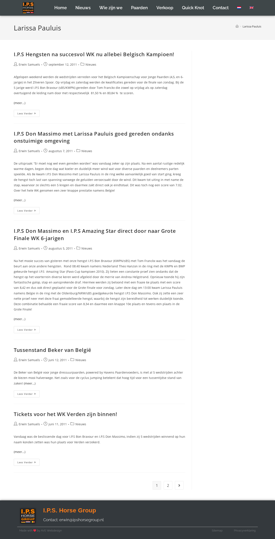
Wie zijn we (110, 7)
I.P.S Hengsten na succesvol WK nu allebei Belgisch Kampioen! (94, 54)
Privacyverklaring (245, 530)
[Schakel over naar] (239, 8)
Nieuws (83, 7)
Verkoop (164, 7)
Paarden (139, 7)
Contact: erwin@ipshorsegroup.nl (73, 519)
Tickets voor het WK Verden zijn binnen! (65, 414)
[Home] (237, 26)
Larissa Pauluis (252, 26)
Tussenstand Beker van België (52, 349)
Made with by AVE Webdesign (40, 530)
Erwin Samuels (29, 64)
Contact (221, 7)
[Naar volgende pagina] (179, 485)
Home (60, 7)
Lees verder (28, 112)
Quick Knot (193, 7)
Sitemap (217, 530)
